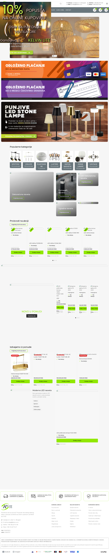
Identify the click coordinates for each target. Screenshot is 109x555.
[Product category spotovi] (15, 159)
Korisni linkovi (56, 505)
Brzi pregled (42, 233)
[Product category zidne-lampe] (80, 160)
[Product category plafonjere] (41, 160)
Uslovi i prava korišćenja (94, 510)
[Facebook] (3, 552)
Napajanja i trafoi (74, 518)
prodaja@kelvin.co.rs (76, 4)
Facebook (7, 551)
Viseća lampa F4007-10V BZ (19, 373)
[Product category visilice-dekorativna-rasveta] (28, 159)
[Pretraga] (60, 3)
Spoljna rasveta (74, 507)
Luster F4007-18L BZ (40, 357)
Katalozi (54, 518)
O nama (90, 507)
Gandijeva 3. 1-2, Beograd (79, 2)
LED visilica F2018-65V (36, 243)
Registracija (55, 524)
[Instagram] (14, 552)
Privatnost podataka (94, 518)
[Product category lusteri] (54, 159)
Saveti (53, 515)
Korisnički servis (93, 505)
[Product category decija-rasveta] (67, 160)
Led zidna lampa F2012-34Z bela (16, 233)
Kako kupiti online (93, 521)
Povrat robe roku (93, 513)
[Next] (97, 37)
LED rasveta (73, 513)
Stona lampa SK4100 (85, 359)
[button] (18, 252)
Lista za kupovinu (56, 526)
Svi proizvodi (55, 507)
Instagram (17, 551)
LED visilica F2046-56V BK (54, 243)
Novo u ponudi (56, 510)
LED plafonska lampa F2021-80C (66, 433)
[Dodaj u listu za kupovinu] (42, 237)
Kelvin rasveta (75, 505)
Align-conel (55, 521)
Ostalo (72, 521)
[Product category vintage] (93, 159)
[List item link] (18, 520)
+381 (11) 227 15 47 (97, 4)
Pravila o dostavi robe (94, 524)
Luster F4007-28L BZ (63, 357)
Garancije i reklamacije (94, 515)
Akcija (53, 513)
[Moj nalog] (107, 3)
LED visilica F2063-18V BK (72, 233)
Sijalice (72, 524)
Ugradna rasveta (74, 515)
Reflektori (72, 526)
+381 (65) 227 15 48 (98, 2)
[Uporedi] (24, 230)
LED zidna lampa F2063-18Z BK (89, 233)
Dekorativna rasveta (75, 510)
